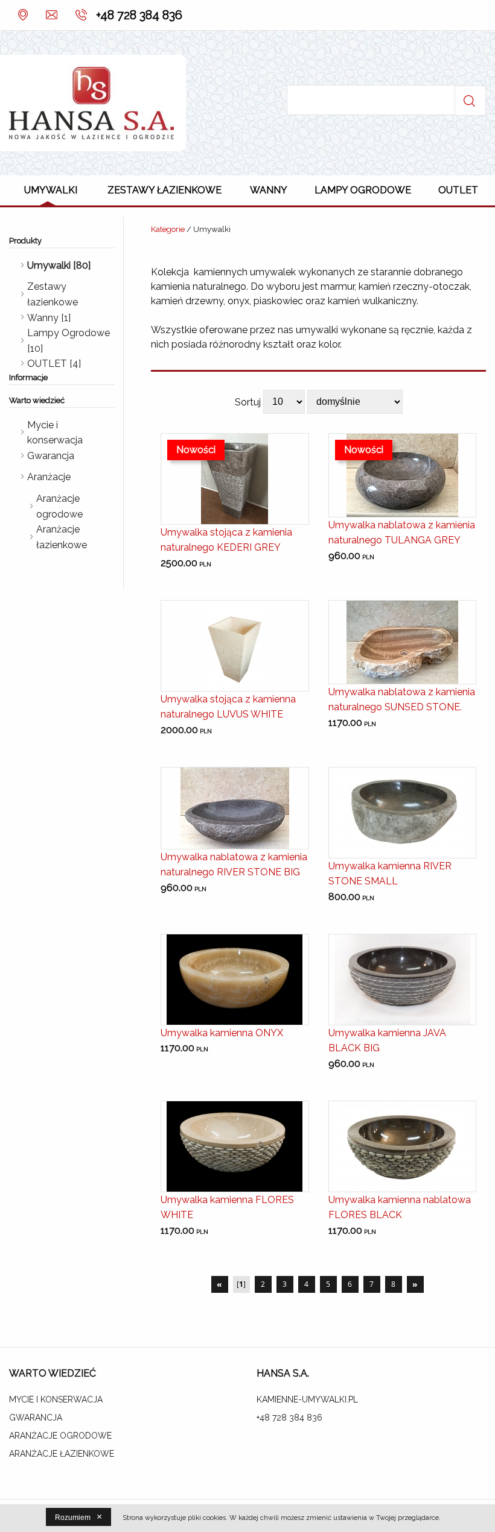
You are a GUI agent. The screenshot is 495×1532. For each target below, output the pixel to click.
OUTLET (458, 190)
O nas (22, 15)
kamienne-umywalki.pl (307, 1399)
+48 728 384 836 (139, 15)
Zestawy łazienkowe (164, 190)
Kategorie (168, 229)
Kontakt (49, 15)
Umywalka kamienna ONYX (222, 1033)
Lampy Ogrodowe (363, 190)
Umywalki (50, 190)
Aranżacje (49, 477)
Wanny (268, 190)
